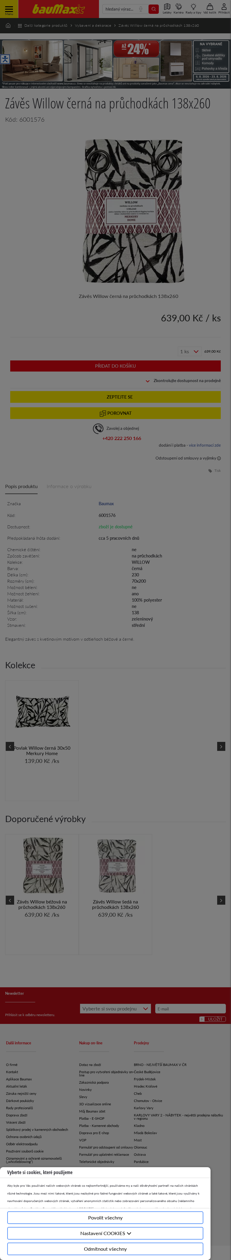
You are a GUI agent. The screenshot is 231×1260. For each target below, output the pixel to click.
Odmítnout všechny (105, 1248)
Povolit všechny (105, 1217)
